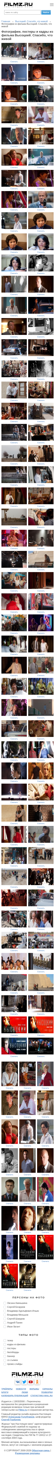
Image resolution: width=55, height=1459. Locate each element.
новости (21, 1389)
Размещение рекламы (27, 1453)
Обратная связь (41, 1450)
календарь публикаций (14, 1396)
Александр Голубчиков (21, 1417)
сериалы (47, 1389)
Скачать (14, 61)
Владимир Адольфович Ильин (23, 1311)
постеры (11, 1348)
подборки (47, 1392)
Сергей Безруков (16, 1307)
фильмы (34, 1389)
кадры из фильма (16, 1344)
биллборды (13, 1352)
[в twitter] (24, 1381)
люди (25, 1392)
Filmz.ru (22, 1410)
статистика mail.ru (41, 1396)
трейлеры (7, 1389)
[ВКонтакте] (17, 1381)
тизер (10, 1340)
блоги (4, 1392)
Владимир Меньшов (17, 1315)
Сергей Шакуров (16, 1319)
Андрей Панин (14, 1322)
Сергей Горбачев (11, 1419)
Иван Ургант (13, 1326)
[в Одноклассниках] (37, 1381)
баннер (11, 1356)
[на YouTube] (30, 1381)
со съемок (12, 1360)
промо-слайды (14, 1364)
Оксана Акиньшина (17, 1303)
